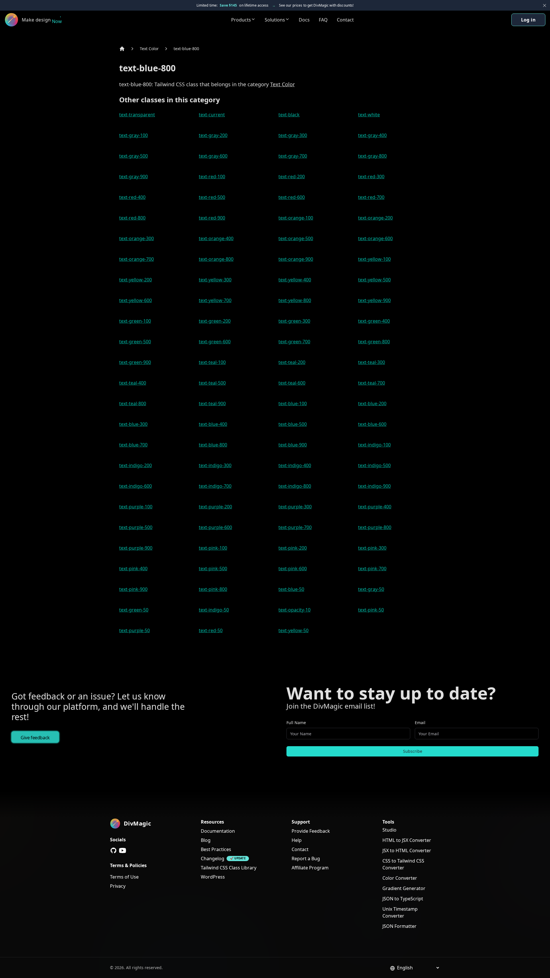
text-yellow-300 (215, 280)
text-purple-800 (374, 527)
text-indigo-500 (374, 465)
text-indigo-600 (135, 486)
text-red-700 (371, 197)
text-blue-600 (372, 424)
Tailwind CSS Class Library (228, 868)
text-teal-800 (132, 403)
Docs (304, 20)
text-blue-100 (292, 403)
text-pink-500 (213, 568)
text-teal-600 (291, 383)
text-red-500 (212, 197)
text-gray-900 (133, 176)
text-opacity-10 (294, 610)
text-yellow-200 (135, 280)
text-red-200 (291, 176)
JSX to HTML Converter (406, 850)
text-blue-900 (292, 445)
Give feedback (35, 737)
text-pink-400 (133, 568)
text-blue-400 (213, 424)
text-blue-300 (133, 424)
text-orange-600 (375, 238)
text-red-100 (212, 176)
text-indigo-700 (215, 486)
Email (420, 722)
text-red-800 (132, 218)
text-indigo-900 (374, 486)
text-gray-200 (213, 135)
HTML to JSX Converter (406, 840)
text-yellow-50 (293, 630)
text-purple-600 (215, 527)
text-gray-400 (372, 135)
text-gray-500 (133, 156)
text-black (289, 114)
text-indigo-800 (294, 486)
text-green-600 (215, 341)
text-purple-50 (134, 630)
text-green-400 (374, 321)
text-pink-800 (213, 589)
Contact (345, 20)
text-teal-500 (212, 383)
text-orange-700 (136, 259)
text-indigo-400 (294, 465)
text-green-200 (215, 321)
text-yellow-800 (294, 300)
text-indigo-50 (214, 610)
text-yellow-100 (374, 259)
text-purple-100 (135, 506)
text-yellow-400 (294, 280)
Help (297, 840)
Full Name (296, 722)
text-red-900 (212, 218)
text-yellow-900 (374, 300)
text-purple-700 (295, 527)
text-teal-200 (291, 362)
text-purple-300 (295, 506)
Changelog (212, 858)
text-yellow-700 (215, 300)
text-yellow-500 (374, 280)
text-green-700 (294, 341)
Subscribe (412, 751)
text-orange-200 (375, 218)
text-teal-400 (132, 383)
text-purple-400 (374, 506)
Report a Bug (306, 858)
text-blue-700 (133, 445)
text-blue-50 (291, 589)
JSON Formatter (399, 926)
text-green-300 (294, 321)
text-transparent (137, 114)
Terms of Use (124, 877)
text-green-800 (374, 341)
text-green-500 (135, 341)
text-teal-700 (371, 383)
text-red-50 (211, 630)
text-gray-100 (133, 135)
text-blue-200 (372, 403)
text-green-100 (135, 321)
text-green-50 (133, 610)
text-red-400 (132, 197)
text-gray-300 (292, 135)
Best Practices (216, 849)
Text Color (149, 48)
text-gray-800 (372, 156)
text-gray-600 (213, 156)
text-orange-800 (216, 259)
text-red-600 (291, 197)
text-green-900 (135, 362)
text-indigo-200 (135, 465)
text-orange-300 (136, 238)
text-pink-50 (371, 610)
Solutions (275, 20)
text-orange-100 (295, 218)
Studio (389, 830)
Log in (528, 20)
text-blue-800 (186, 48)
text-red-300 (371, 176)
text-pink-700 (372, 568)
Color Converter (399, 878)
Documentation (218, 831)
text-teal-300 (371, 362)
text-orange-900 (295, 259)
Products (241, 20)
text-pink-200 (292, 548)
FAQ (323, 20)
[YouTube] (123, 850)
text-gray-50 (371, 589)
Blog (206, 840)
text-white (369, 114)
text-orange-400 (216, 238)
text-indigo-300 (215, 465)
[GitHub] (113, 850)
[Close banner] (544, 5)
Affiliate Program (310, 868)
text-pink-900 (133, 589)
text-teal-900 (212, 403)
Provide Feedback (311, 831)
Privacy (117, 886)
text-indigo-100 (374, 445)
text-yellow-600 (135, 300)
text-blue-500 (292, 424)
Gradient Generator (403, 888)
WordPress (213, 877)
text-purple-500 (135, 527)
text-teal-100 (212, 362)
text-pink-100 (213, 548)
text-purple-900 (135, 548)
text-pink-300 (372, 548)
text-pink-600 (292, 568)
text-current (212, 114)
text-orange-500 (295, 238)
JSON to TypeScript (402, 898)
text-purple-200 (215, 506)
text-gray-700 (292, 156)
